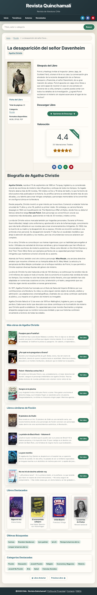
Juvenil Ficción (36, 564)
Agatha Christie (15, 53)
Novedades (41, 18)
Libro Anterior (40, 578)
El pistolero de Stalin (27, 416)
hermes (11, 542)
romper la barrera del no (18, 547)
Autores (28, 18)
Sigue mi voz (16, 519)
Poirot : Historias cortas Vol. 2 (31, 371)
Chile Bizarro (59, 520)
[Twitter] (82, 18)
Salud (36, 569)
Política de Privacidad (56, 591)
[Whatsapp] (65, 167)
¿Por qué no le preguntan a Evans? (33, 352)
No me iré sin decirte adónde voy (33, 472)
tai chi (54, 542)
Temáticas (16, 18)
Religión (49, 564)
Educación (22, 564)
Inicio (6, 18)
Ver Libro (83, 338)
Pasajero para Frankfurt (29, 333)
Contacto (71, 591)
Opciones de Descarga (63, 114)
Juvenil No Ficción (15, 569)
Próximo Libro (57, 578)
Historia (81, 564)
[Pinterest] (93, 18)
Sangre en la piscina (27, 389)
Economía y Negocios (65, 564)
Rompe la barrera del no (69, 542)
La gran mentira (25, 453)
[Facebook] (88, 18)
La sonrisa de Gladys (81, 521)
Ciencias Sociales (49, 569)
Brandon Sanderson (26, 542)
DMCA (78, 591)
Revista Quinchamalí (48, 6)
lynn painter (43, 542)
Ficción (16, 38)
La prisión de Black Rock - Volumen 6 (34, 434)
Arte (28, 569)
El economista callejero (38, 520)
